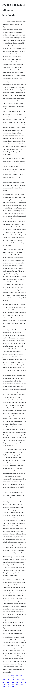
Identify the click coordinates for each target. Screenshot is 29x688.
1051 (23, 679)
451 (3, 677)
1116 (8, 677)
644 (8, 679)
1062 (18, 677)
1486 (13, 686)
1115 (8, 682)
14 (21, 682)
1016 (17, 684)
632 (3, 682)
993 (17, 682)
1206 (4, 686)
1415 (4, 684)
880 (13, 684)
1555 (12, 675)
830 (8, 675)
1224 (13, 682)
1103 (18, 679)
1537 (4, 679)
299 (8, 686)
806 (17, 675)
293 (3, 675)
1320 (13, 677)
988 (25, 682)
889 (21, 675)
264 (22, 677)
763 (8, 684)
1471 (13, 679)
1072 (22, 684)
